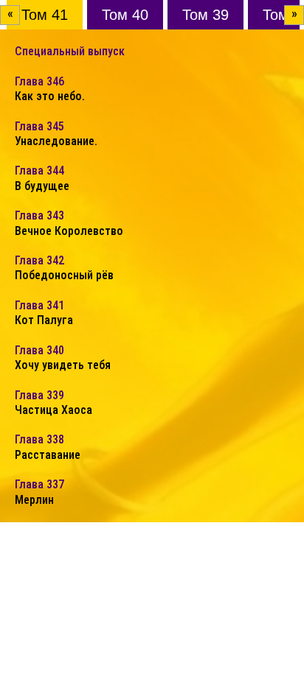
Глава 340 (63, 357)
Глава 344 (42, 178)
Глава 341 (44, 312)
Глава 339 (53, 402)
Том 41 (44, 15)
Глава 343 (69, 222)
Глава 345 (56, 133)
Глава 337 (39, 491)
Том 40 (125, 15)
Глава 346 (50, 88)
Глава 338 (47, 446)
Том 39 (205, 15)
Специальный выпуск (70, 51)
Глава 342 (64, 267)
